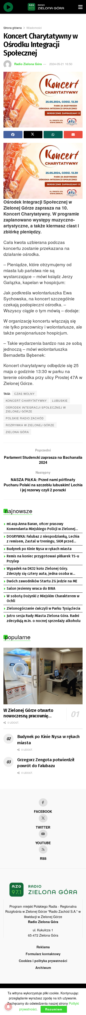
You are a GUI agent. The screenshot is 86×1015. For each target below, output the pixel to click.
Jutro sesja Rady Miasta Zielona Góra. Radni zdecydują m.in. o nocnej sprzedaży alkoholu (43, 618)
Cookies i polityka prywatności (43, 960)
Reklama (43, 947)
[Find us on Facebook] (43, 802)
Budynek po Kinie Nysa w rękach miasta (39, 549)
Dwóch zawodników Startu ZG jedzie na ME (42, 581)
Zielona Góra (17, 432)
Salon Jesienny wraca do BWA (31, 588)
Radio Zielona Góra (28, 64)
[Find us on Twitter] (43, 818)
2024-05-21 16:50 (60, 64)
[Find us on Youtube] (43, 834)
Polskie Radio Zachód (25, 418)
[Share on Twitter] (33, 134)
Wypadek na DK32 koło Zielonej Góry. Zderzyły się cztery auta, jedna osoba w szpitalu (39, 571)
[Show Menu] (80, 7)
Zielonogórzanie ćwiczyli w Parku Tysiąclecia (43, 608)
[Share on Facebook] (12, 134)
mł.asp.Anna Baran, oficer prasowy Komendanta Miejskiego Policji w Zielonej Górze (41, 526)
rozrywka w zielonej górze (30, 425)
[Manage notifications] (8, 1006)
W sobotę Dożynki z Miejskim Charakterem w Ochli (43, 598)
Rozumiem (53, 1009)
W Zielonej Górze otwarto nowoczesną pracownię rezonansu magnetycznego (29, 713)
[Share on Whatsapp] (53, 134)
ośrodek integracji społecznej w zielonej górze (36, 409)
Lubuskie (60, 400)
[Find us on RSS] (43, 849)
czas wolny (24, 393)
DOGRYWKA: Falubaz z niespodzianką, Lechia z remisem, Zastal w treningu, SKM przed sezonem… (43, 539)
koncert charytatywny (26, 400)
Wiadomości (34, 28)
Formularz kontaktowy (43, 953)
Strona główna (12, 28)
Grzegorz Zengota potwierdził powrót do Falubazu (45, 763)
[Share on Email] (73, 134)
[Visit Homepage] (46, 6)
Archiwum (43, 967)
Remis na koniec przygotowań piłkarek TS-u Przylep (43, 558)
